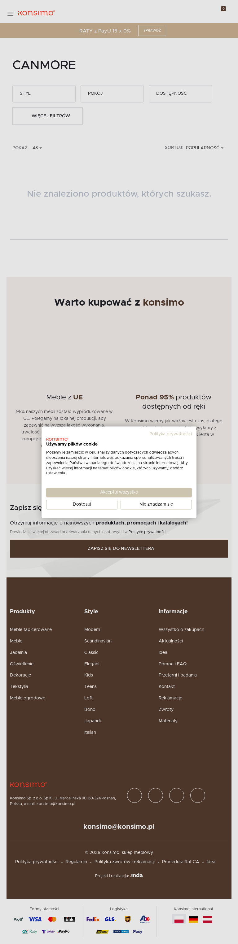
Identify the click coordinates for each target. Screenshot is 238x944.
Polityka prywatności (170, 434)
